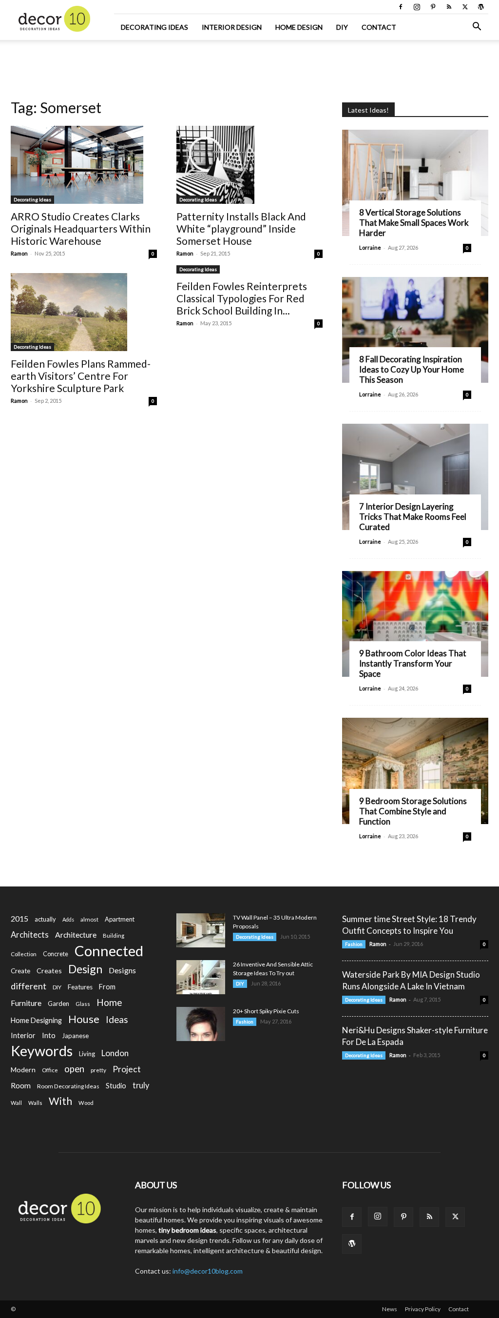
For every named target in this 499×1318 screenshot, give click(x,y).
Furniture (26, 1002)
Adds (68, 919)
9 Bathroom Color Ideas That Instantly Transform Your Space (412, 663)
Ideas (117, 1020)
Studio (116, 1086)
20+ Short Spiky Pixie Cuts (266, 1011)
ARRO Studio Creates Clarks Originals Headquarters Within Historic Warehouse (81, 228)
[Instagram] (416, 7)
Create (20, 971)
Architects (30, 935)
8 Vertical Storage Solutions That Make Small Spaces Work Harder (414, 222)
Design (85, 969)
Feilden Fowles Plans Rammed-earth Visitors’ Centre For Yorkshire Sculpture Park (81, 375)
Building (113, 935)
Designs (122, 970)
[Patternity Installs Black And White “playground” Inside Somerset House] (249, 165)
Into (49, 1035)
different (28, 986)
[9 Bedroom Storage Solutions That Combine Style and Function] (415, 771)
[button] (476, 27)
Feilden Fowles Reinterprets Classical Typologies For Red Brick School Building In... (241, 298)
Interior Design (232, 27)
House (83, 1019)
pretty (98, 1070)
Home (109, 1002)
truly (141, 1085)
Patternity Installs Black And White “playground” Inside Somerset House (241, 228)
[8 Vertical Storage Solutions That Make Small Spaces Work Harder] (415, 183)
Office (50, 1070)
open (74, 1069)
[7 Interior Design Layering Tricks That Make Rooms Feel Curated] (415, 477)
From (107, 987)
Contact (379, 27)
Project (127, 1069)
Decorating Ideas (154, 27)
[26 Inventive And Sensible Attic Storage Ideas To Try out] (200, 977)
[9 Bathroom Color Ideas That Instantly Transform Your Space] (415, 624)
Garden (58, 1003)
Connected (109, 950)
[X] (465, 7)
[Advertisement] (249, 66)
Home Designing (36, 1020)
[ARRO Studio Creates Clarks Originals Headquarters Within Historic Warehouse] (84, 165)
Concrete (55, 954)
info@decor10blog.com (208, 1271)
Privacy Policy (423, 1309)
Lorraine (370, 247)
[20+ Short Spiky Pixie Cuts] (200, 1024)
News (389, 1309)
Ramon (19, 253)
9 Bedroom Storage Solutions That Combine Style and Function (413, 811)
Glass (83, 1004)
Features (80, 987)
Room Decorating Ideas (68, 1086)
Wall (16, 1103)
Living (87, 1054)
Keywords (42, 1051)
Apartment (119, 919)
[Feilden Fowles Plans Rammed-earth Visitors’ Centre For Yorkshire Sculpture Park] (84, 312)
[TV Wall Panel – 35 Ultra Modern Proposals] (200, 930)
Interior (23, 1035)
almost (89, 919)
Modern (23, 1069)
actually (45, 919)
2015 (19, 918)
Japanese (75, 1036)
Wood (86, 1103)
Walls (35, 1103)
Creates (49, 970)
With (60, 1101)
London (115, 1053)
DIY (342, 27)
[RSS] (448, 7)
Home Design (299, 27)
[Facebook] (400, 7)
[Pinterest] (432, 7)
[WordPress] (481, 7)
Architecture (75, 934)
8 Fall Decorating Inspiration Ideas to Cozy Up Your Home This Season (411, 369)
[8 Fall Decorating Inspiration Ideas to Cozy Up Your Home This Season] (415, 330)
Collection (24, 954)
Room (21, 1085)
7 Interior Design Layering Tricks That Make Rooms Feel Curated (412, 516)
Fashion (244, 1021)
